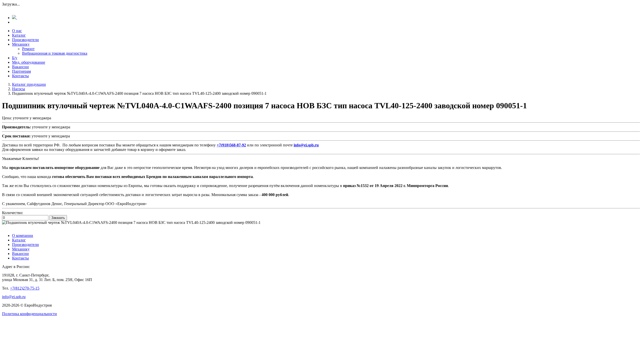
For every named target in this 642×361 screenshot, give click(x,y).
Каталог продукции (29, 84)
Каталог (19, 35)
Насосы (18, 89)
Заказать (58, 218)
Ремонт (28, 49)
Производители (25, 40)
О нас (17, 31)
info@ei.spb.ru (14, 297)
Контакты (20, 76)
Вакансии (20, 67)
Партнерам (21, 71)
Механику (21, 44)
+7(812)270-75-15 (24, 288)
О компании (22, 235)
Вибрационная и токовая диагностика (54, 53)
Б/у (14, 58)
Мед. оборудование (28, 62)
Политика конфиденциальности (29, 314)
